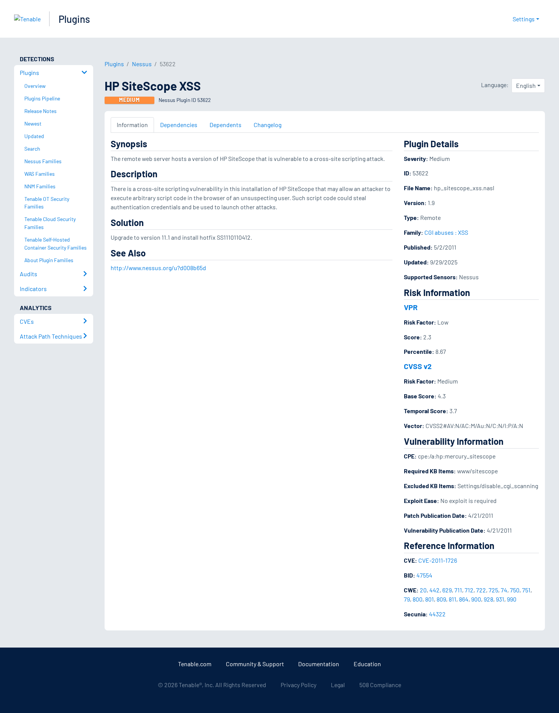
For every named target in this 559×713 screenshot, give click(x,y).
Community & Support (255, 663)
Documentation (318, 663)
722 (481, 590)
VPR (411, 307)
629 (447, 590)
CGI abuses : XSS (446, 232)
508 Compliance (380, 684)
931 (500, 599)
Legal (338, 684)
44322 (437, 614)
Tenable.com (194, 663)
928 (488, 599)
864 (463, 599)
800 (417, 599)
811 (452, 599)
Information (132, 124)
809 (441, 599)
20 (423, 590)
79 (407, 599)
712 (469, 590)
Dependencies (178, 124)
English (526, 85)
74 (504, 590)
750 (514, 590)
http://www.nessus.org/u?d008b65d (158, 267)
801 (429, 599)
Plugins (74, 19)
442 (434, 590)
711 (458, 590)
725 (493, 590)
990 (511, 599)
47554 (424, 575)
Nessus (142, 63)
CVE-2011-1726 (437, 560)
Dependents (225, 124)
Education (367, 663)
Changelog (267, 124)
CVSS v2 (418, 366)
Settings (524, 18)
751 (526, 590)
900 (476, 599)
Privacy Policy (298, 684)
